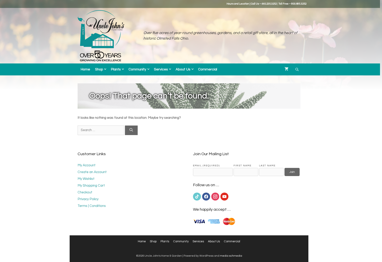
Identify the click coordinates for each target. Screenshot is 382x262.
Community (137, 69)
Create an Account (92, 172)
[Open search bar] (297, 69)
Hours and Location (238, 3)
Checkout (85, 192)
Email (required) (206, 165)
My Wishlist (86, 179)
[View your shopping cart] (286, 69)
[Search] (131, 130)
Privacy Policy (88, 199)
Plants (116, 69)
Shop (99, 69)
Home (85, 69)
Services (161, 69)
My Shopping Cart (91, 185)
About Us (183, 69)
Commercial (207, 69)
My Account (87, 165)
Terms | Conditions (92, 206)
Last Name (267, 165)
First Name (242, 165)
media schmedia (231, 255)
